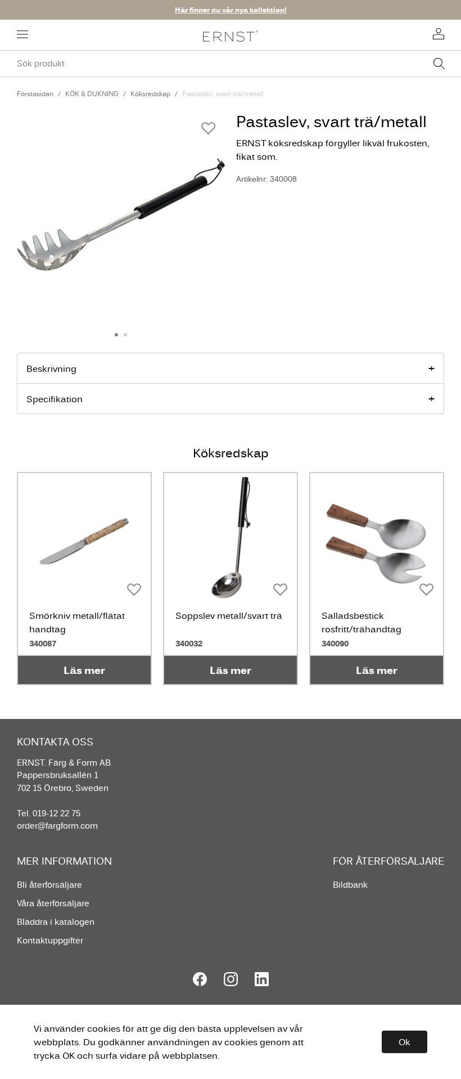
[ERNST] (231, 35)
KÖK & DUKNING (92, 93)
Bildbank (350, 884)
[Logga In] (438, 35)
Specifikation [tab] (54, 398)
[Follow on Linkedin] (261, 979)
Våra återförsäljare (53, 903)
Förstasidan (35, 93)
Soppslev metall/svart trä (228, 615)
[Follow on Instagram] (230, 979)
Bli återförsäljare (49, 884)
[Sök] (439, 64)
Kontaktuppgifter (50, 940)
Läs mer (84, 670)
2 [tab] (125, 334)
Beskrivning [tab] (51, 368)
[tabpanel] (121, 215)
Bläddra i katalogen (55, 921)
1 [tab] (116, 334)
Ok (404, 1041)
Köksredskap (150, 93)
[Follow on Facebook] (199, 979)
